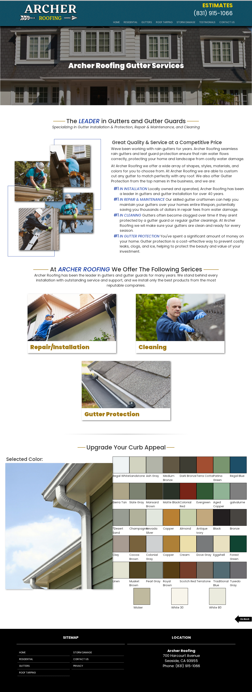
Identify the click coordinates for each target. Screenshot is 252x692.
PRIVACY (78, 666)
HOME (116, 22)
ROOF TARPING (164, 22)
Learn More (72, 339)
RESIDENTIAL (130, 22)
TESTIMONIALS (207, 22)
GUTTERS (146, 22)
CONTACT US (227, 22)
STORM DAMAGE (186, 22)
